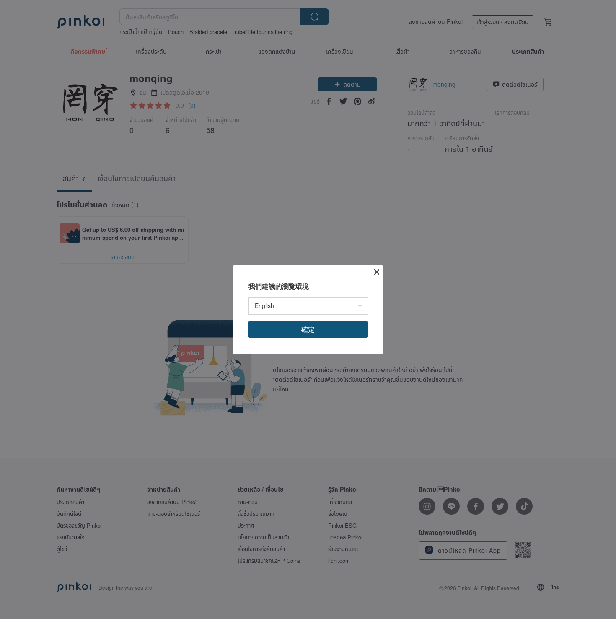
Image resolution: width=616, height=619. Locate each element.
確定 (308, 329)
